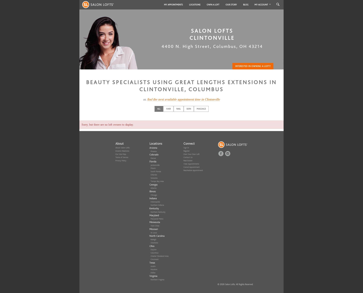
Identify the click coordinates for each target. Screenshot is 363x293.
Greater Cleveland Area (160, 256)
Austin (153, 266)
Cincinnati (155, 259)
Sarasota (154, 178)
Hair (168, 109)
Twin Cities (155, 226)
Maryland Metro (157, 219)
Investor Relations (122, 151)
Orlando (154, 175)
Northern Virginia (157, 280)
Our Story (231, 4)
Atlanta (154, 188)
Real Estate (187, 161)
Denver (153, 158)
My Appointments (173, 4)
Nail (178, 109)
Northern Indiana (157, 205)
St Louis (154, 233)
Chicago (154, 195)
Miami (153, 168)
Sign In (186, 148)
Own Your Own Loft (191, 154)
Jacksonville (155, 165)
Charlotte (154, 243)
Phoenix (154, 151)
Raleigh (153, 239)
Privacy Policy (120, 161)
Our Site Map (120, 154)
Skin (188, 109)
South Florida (156, 171)
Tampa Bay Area (157, 181)
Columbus (154, 253)
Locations (195, 4)
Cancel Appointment (191, 167)
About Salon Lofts (122, 148)
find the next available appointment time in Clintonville (183, 99)
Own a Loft (213, 4)
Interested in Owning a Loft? (253, 66)
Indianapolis (155, 202)
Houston (154, 269)
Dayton (154, 250)
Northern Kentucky (158, 212)
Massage (201, 109)
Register (186, 151)
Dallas (153, 273)
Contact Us (187, 157)
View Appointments (191, 164)
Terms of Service (121, 157)
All (159, 109)
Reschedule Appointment (193, 170)
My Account (261, 4)
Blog (246, 4)
